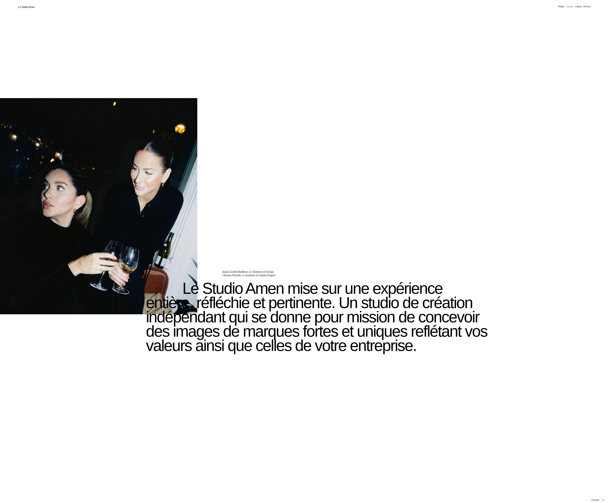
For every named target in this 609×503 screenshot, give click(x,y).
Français (595, 500)
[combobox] (598, 500)
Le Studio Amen (26, 7)
